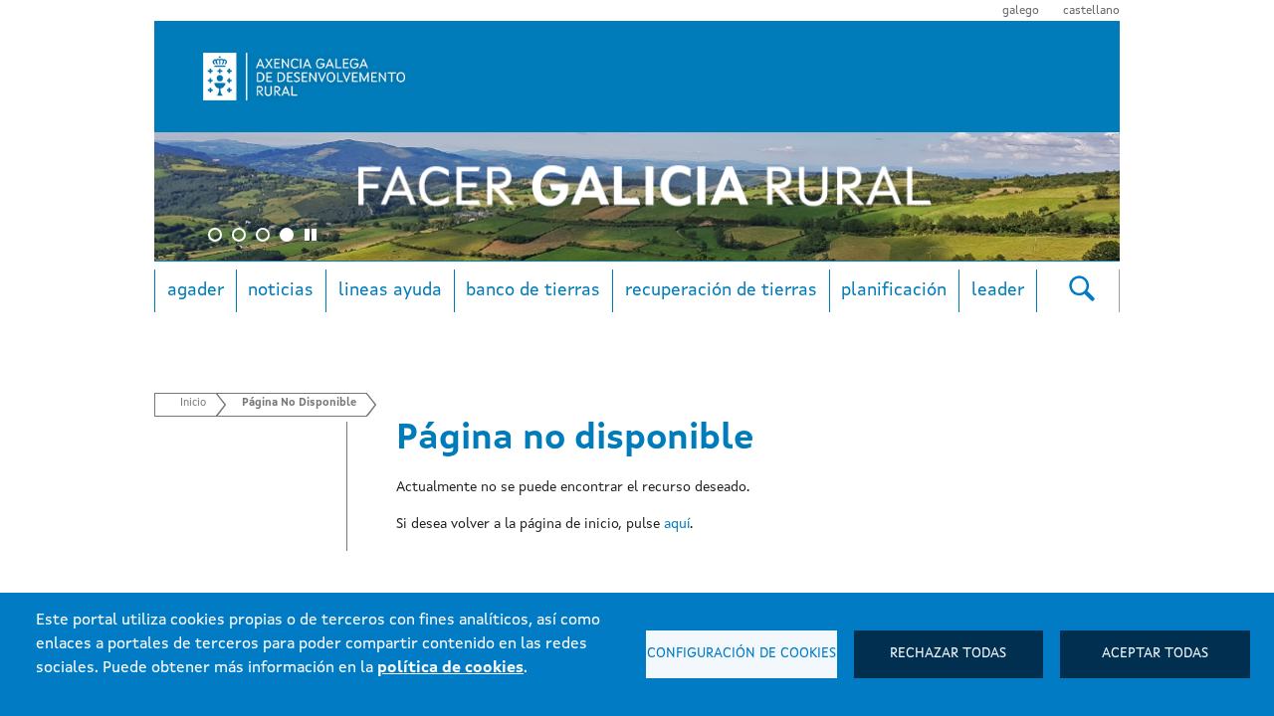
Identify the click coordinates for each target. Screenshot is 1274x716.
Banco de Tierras (533, 290)
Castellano (1091, 11)
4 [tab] (290, 238)
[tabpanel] (637, 196)
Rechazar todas (948, 653)
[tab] (313, 238)
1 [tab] (218, 238)
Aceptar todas (1155, 653)
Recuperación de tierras (721, 290)
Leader (997, 290)
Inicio (193, 403)
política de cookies (450, 668)
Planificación (894, 290)
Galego (1020, 11)
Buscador (1081, 287)
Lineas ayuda (390, 290)
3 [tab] (266, 238)
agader (195, 290)
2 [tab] (242, 238)
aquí (677, 524)
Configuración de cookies (741, 653)
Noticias (281, 290)
